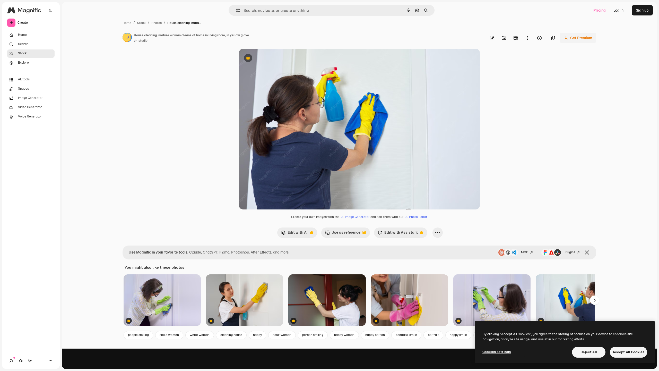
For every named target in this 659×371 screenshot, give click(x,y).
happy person (375, 335)
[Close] (587, 252)
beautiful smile (406, 335)
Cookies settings (496, 352)
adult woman (282, 335)
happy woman (344, 335)
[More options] (527, 38)
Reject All (588, 352)
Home (127, 23)
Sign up (642, 10)
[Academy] (20, 361)
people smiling (138, 335)
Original (272, 58)
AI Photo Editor (416, 217)
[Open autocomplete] (236, 10)
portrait (433, 335)
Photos (156, 23)
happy (257, 335)
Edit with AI (294, 234)
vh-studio (141, 41)
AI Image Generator (355, 217)
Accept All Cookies (628, 352)
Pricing (599, 10)
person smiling (312, 335)
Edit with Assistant (398, 234)
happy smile (458, 335)
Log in (618, 10)
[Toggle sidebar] (50, 10)
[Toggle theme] (30, 361)
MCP (524, 252)
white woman (200, 335)
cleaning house (231, 335)
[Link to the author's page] (127, 38)
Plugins (570, 252)
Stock (141, 23)
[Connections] (11, 361)
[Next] (594, 300)
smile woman (169, 335)
